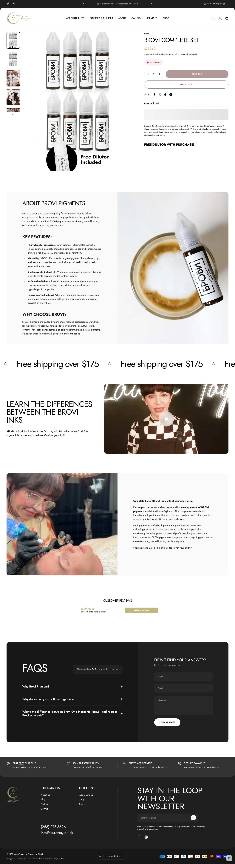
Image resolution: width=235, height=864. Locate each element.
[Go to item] (13, 40)
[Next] (151, 4)
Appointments (86, 794)
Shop (81, 799)
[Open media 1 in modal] (77, 101)
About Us (45, 794)
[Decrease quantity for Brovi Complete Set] (147, 74)
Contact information (45, 859)
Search (82, 804)
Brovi (146, 33)
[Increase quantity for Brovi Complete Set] (160, 74)
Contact (44, 808)
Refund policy (33, 859)
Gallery (44, 804)
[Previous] (84, 4)
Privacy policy (11, 859)
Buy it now (186, 84)
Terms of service (22, 859)
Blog (43, 799)
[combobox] (216, 4)
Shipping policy (59, 859)
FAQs (94, 669)
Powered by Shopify (36, 854)
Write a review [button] (141, 610)
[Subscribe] (193, 817)
